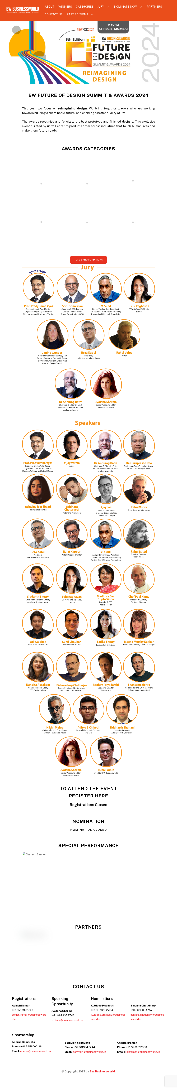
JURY (100, 6)
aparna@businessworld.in (35, 1051)
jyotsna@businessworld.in (67, 1019)
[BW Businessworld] (22, 12)
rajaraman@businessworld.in (142, 1051)
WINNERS (65, 6)
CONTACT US (54, 14)
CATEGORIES (85, 6)
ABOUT (49, 6)
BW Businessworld (102, 1071)
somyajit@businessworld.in (89, 1051)
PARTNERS (154, 6)
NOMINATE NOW (125, 6)
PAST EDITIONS (77, 14)
